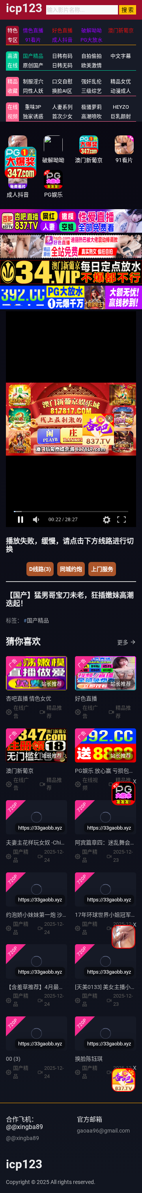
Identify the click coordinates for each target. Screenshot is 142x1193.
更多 (122, 642)
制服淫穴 (33, 81)
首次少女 (62, 116)
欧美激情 (91, 65)
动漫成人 (120, 91)
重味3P (33, 107)
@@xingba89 (22, 1138)
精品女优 (120, 81)
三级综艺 (91, 91)
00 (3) (13, 1059)
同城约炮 (71, 569)
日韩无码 (62, 65)
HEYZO (121, 107)
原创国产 (33, 65)
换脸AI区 (62, 91)
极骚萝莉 (91, 107)
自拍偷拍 (91, 56)
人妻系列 (62, 107)
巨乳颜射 (120, 116)
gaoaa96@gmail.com (103, 1130)
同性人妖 (33, 91)
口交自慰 (62, 81)
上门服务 (102, 569)
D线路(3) (40, 569)
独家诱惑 (33, 116)
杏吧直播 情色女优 (28, 698)
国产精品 (33, 56)
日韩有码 (62, 56)
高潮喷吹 (91, 116)
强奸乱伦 (91, 81)
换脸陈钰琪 (89, 1059)
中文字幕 (120, 56)
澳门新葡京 (20, 771)
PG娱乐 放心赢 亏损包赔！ (107, 771)
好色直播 (86, 698)
